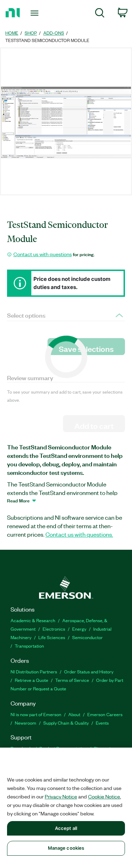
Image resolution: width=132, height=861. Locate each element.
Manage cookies (66, 848)
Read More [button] (18, 500)
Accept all (66, 828)
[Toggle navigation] (35, 13)
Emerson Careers (104, 714)
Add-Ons (53, 32)
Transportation (29, 645)
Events (102, 722)
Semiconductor (87, 637)
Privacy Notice (61, 796)
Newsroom (25, 722)
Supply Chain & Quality (66, 722)
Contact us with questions (42, 254)
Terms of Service (72, 680)
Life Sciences (51, 637)
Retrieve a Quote (31, 680)
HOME (11, 32)
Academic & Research (33, 620)
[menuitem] (99, 14)
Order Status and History (88, 671)
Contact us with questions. (79, 534)
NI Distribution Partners (34, 671)
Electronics (54, 628)
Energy (79, 628)
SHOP (31, 32)
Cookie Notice (104, 796)
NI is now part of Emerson (36, 714)
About (74, 714)
